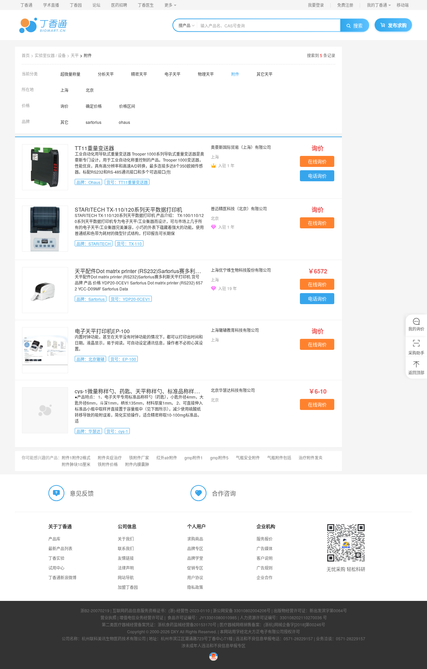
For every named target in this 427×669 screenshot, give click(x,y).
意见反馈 (82, 493)
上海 (64, 90)
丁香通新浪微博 (62, 577)
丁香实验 (56, 558)
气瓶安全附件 (248, 457)
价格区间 (127, 106)
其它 (64, 122)
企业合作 (265, 577)
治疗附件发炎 (311, 457)
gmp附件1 (193, 457)
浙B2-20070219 (94, 610)
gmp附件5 (219, 457)
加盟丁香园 (128, 587)
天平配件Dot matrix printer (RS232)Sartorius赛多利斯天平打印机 (151, 271)
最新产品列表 (60, 548)
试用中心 (56, 568)
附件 (88, 55)
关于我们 (126, 538)
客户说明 (265, 558)
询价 (64, 106)
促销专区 (195, 568)
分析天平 (106, 74)
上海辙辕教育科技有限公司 (235, 330)
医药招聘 (119, 5)
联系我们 (126, 548)
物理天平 (206, 74)
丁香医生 (146, 5)
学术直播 (51, 5)
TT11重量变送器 (94, 148)
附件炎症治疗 (110, 457)
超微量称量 (70, 74)
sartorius (93, 122)
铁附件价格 (108, 464)
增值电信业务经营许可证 (141, 617)
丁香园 (76, 5)
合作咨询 (224, 493)
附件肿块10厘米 (76, 464)
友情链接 (126, 558)
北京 (90, 90)
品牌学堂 (195, 558)
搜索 (358, 25)
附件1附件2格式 (76, 457)
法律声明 (126, 568)
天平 (75, 55)
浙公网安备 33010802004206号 (242, 610)
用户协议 (195, 577)
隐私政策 (195, 587)
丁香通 (26, 5)
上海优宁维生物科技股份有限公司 (241, 270)
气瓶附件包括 (279, 457)
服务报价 (265, 538)
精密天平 (139, 74)
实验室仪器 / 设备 (50, 55)
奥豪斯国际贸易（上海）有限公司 (241, 147)
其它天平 (265, 74)
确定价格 (94, 106)
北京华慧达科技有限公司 (233, 390)
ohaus (124, 122)
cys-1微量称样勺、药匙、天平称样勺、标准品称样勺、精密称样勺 (153, 391)
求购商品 (195, 538)
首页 (26, 55)
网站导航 (126, 577)
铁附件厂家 (139, 457)
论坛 (96, 5)
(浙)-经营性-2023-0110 (189, 610)
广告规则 (265, 568)
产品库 (54, 538)
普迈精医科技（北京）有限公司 (239, 208)
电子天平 (172, 74)
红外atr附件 (166, 457)
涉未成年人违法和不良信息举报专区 (213, 645)
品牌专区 (195, 548)
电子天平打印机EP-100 (102, 331)
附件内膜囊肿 (137, 464)
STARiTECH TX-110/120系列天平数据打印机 (128, 209)
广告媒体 (265, 548)
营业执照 (108, 617)
